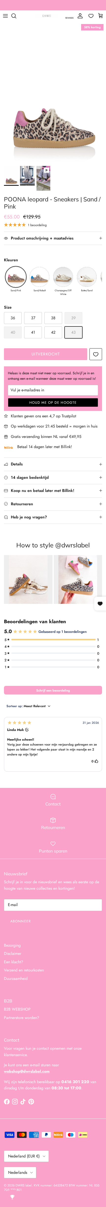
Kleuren (11, 260)
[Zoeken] (16, 15)
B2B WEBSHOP (17, 1009)
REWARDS (69, 17)
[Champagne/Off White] (63, 277)
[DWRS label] (46, 16)
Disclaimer (12, 953)
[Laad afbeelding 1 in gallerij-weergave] (53, 92)
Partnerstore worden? (21, 1017)
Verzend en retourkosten (24, 970)
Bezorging (12, 945)
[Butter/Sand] (87, 277)
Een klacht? (13, 962)
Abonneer (20, 921)
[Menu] (5, 15)
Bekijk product (28, 579)
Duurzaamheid (16, 978)
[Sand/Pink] (16, 277)
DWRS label (24, 1185)
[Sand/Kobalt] (39, 277)
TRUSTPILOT (83, 5)
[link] (28, 579)
